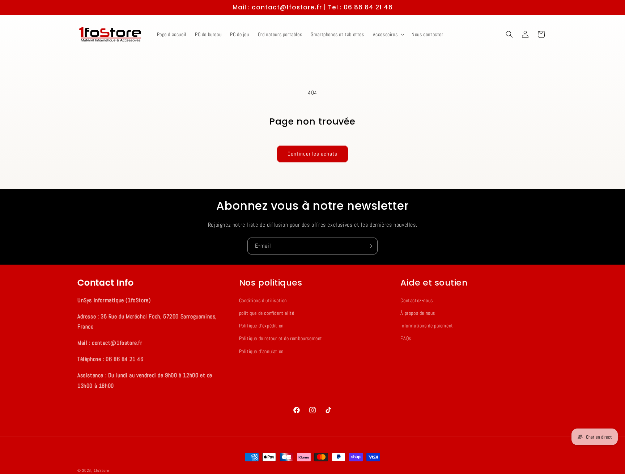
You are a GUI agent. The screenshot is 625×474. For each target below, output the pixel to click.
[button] (388, 34)
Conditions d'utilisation (263, 300)
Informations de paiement (426, 325)
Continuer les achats (312, 153)
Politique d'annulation (261, 351)
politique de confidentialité (266, 313)
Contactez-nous (416, 300)
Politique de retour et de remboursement (280, 338)
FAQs (405, 338)
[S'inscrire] (369, 246)
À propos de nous (417, 313)
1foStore (101, 470)
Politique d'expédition (261, 325)
